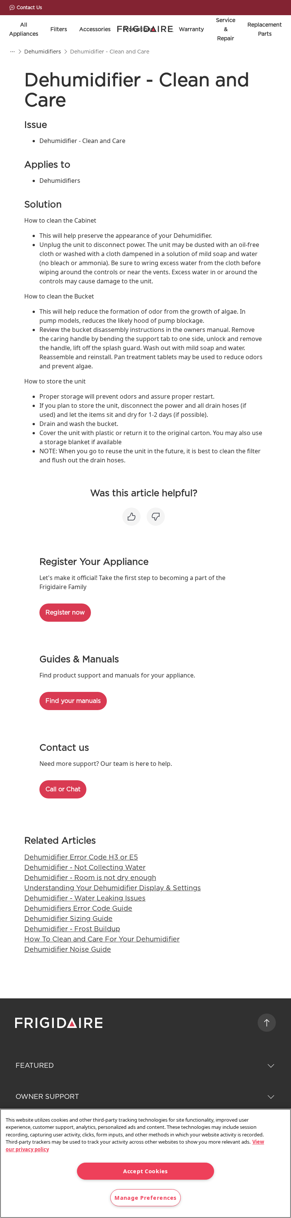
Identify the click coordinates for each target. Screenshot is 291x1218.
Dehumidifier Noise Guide (67, 949)
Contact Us (29, 7)
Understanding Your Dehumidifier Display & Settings (112, 888)
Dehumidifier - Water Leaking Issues (85, 898)
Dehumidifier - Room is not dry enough (90, 878)
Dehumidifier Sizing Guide (68, 919)
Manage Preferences (145, 1197)
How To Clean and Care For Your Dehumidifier (102, 939)
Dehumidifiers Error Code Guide (78, 908)
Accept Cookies (145, 1171)
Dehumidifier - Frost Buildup (72, 929)
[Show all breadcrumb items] (12, 52)
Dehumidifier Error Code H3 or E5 (81, 857)
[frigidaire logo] (59, 1022)
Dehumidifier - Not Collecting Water (85, 867)
